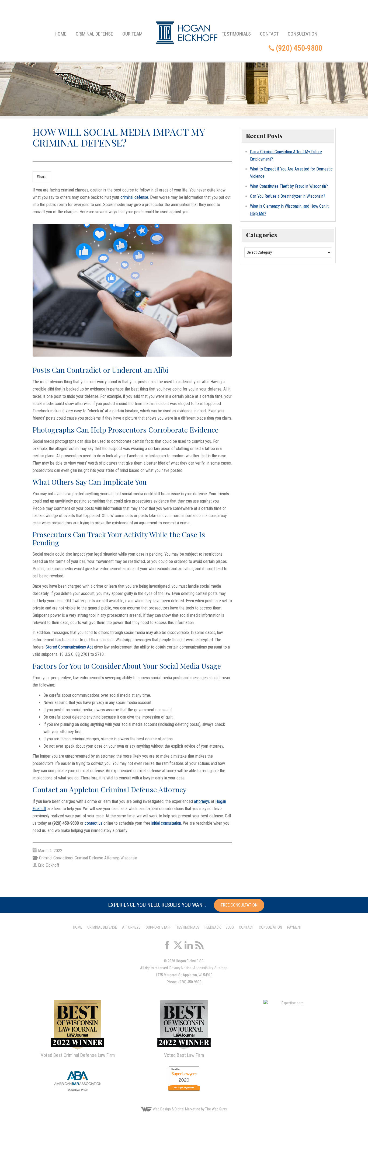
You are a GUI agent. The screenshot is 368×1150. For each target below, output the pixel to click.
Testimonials (236, 34)
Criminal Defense (94, 34)
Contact (269, 34)
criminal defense (134, 197)
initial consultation (166, 823)
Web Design (162, 1109)
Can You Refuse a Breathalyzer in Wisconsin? (287, 196)
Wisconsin (128, 857)
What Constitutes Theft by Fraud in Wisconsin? (289, 186)
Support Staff (158, 927)
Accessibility (203, 968)
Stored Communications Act (69, 647)
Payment (294, 927)
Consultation (302, 34)
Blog (230, 927)
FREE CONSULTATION (239, 905)
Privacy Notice (180, 968)
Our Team (132, 34)
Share (42, 176)
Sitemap (220, 968)
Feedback (212, 927)
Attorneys (131, 927)
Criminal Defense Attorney (97, 857)
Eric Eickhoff (48, 865)
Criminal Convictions (56, 857)
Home (61, 34)
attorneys (202, 801)
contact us (93, 823)
